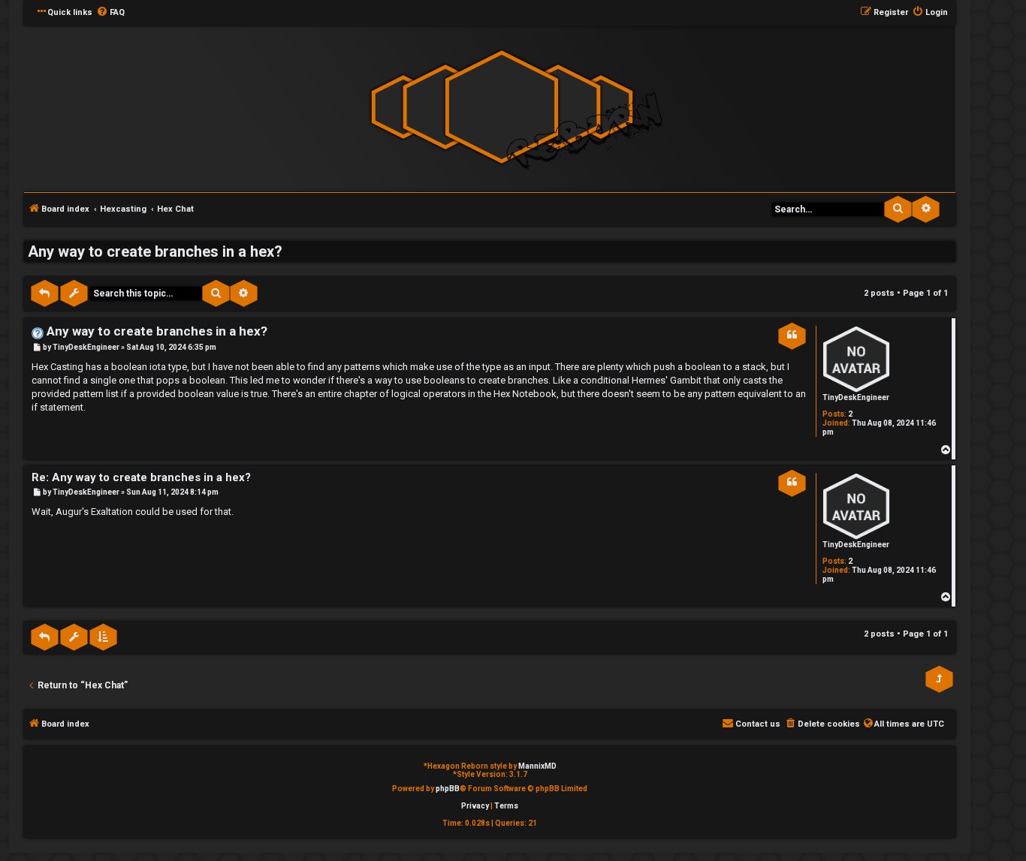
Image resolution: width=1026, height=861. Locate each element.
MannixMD (537, 766)
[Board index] (501, 108)
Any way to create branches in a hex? (155, 251)
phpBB (448, 788)
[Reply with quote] (792, 335)
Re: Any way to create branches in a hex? (141, 477)
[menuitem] (110, 13)
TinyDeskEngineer (855, 397)
